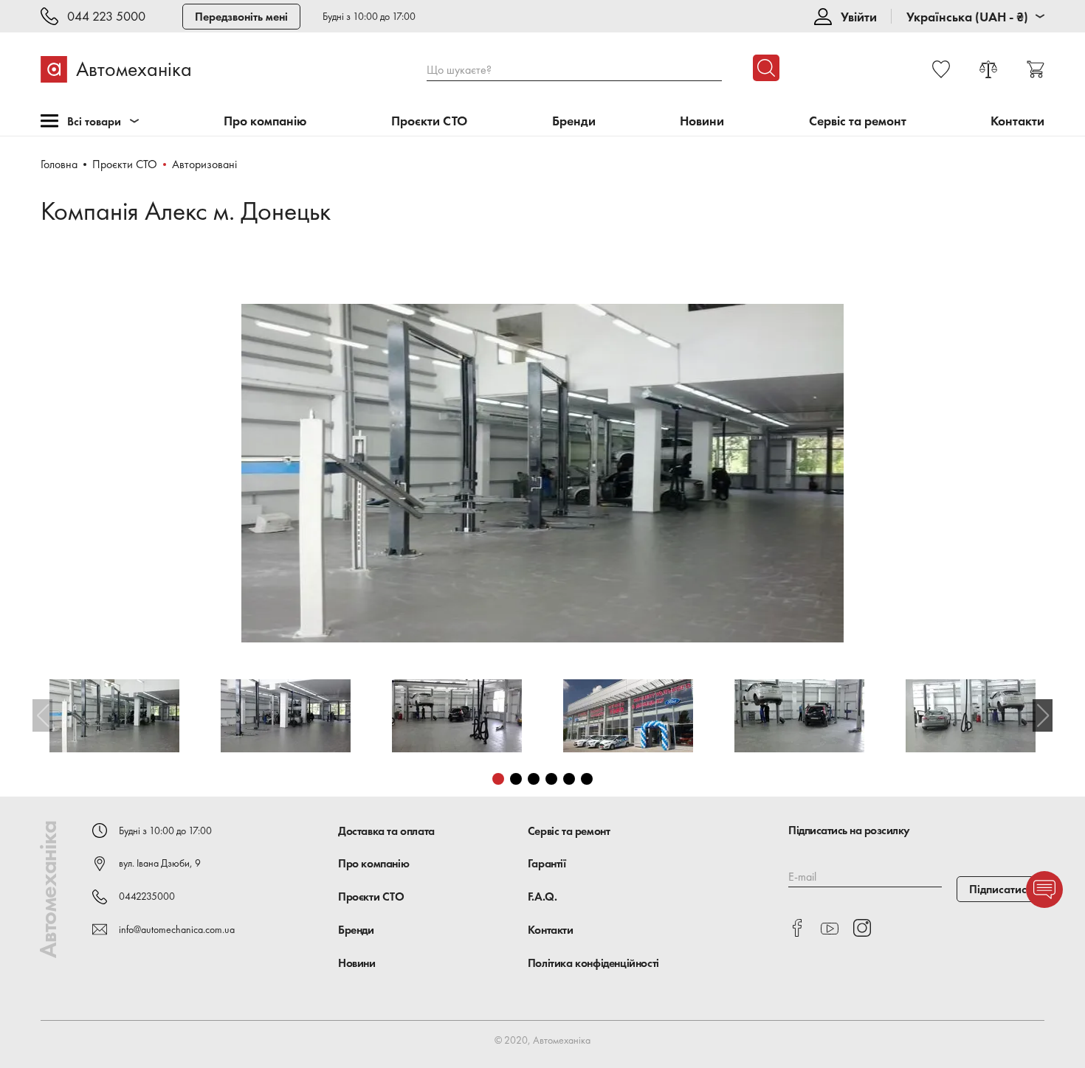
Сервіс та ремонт (857, 121)
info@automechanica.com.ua (177, 929)
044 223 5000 (106, 16)
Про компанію (265, 121)
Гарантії (547, 863)
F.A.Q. (542, 896)
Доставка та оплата (386, 831)
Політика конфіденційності (593, 963)
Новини (702, 121)
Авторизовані (204, 164)
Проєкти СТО (429, 121)
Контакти (1017, 121)
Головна (59, 164)
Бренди (574, 121)
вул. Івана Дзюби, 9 (160, 863)
